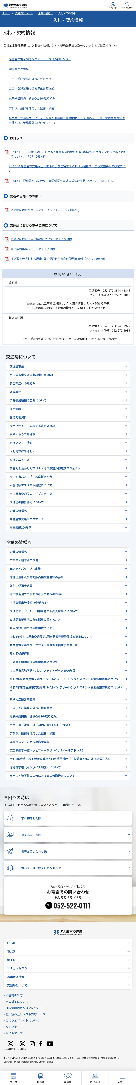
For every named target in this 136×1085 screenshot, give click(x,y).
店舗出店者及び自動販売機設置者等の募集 (37, 577)
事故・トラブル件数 (22, 434)
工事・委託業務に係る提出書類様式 (31, 88)
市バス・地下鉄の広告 (24, 560)
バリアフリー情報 (21, 443)
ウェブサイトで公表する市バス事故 (32, 426)
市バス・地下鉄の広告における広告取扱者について (42, 775)
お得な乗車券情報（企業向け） (29, 602)
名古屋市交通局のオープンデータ (31, 493)
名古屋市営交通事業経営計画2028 (31, 375)
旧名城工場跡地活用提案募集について (34, 662)
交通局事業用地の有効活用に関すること (35, 619)
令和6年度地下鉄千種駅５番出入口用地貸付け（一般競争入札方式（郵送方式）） (61, 759)
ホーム (6, 13)
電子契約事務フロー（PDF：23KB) (33, 249)
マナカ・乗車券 (17, 968)
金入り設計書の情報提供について (31, 628)
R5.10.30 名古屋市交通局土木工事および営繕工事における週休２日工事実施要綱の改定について (67, 168)
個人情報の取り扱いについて (24, 1008)
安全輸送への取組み (22, 383)
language (113, 7)
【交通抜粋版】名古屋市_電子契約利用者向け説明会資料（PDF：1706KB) (58, 258)
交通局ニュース (19, 460)
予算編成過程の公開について (28, 400)
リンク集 (11, 1027)
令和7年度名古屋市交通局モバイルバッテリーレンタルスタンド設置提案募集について (64, 679)
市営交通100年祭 (21, 527)
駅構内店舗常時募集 (22, 699)
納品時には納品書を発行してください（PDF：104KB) (45, 210)
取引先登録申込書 (21, 585)
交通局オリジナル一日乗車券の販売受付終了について (44, 611)
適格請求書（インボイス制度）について (35, 767)
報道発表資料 (18, 417)
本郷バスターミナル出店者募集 (29, 742)
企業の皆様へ (45, 13)
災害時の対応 (14, 995)
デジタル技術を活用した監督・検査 (31, 108)
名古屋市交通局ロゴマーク (27, 519)
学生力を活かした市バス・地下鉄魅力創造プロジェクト (45, 468)
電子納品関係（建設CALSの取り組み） (33, 98)
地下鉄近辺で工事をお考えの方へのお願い (37, 594)
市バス (11, 951)
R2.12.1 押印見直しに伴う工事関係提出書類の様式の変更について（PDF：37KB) (63, 180)
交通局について (24, 13)
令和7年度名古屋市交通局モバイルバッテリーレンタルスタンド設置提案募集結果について (66, 689)
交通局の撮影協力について (27, 502)
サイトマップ (14, 1033)
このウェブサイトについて (23, 1020)
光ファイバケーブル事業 (25, 568)
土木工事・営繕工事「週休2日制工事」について (40, 725)
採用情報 (15, 409)
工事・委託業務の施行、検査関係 (30, 79)
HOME (11, 943)
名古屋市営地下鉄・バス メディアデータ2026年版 (42, 670)
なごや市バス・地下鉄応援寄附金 (31, 476)
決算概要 (15, 392)
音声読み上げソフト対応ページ (25, 1014)
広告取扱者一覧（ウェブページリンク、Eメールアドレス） (47, 750)
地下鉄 (11, 960)
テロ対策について (17, 1001)
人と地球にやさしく (22, 451)
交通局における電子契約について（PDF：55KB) (41, 239)
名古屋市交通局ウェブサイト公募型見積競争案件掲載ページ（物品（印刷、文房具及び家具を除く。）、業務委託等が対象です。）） (67, 120)
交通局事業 (17, 366)
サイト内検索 (127, 7)
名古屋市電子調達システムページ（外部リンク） (40, 59)
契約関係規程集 (19, 69)
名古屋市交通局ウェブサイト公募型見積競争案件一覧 (44, 645)
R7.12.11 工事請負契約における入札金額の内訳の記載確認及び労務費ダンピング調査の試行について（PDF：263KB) (69, 154)
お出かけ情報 (15, 977)
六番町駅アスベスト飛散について (31, 485)
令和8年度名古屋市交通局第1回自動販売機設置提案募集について (51, 636)
